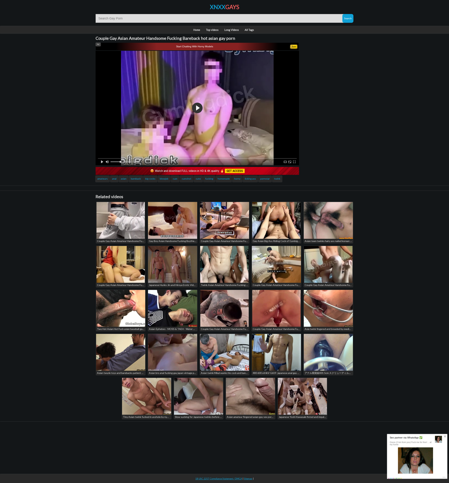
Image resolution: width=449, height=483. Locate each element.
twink (277, 178)
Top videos (212, 29)
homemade (224, 178)
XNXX (224, 7)
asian (123, 178)
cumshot (186, 178)
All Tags (249, 29)
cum (175, 178)
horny (237, 178)
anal (114, 178)
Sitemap (248, 478)
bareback (136, 178)
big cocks (150, 178)
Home (196, 29)
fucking (209, 178)
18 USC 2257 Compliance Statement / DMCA (218, 478)
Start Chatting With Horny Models (194, 46)
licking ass (250, 178)
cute (198, 178)
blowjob (164, 178)
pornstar (265, 178)
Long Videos (231, 29)
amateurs (102, 178)
